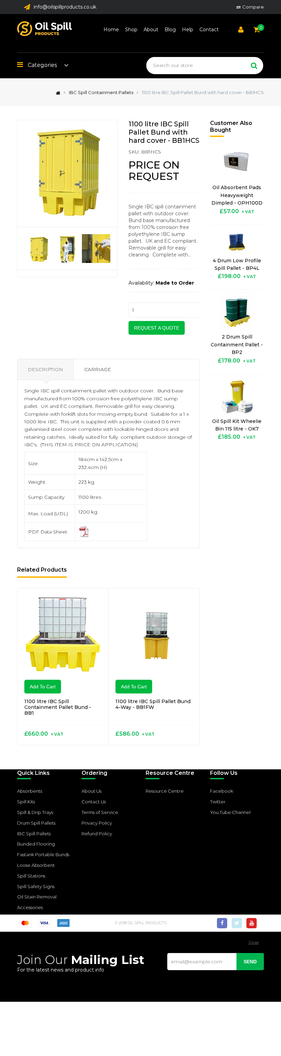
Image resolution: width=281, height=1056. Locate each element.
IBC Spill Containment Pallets (101, 92)
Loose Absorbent (36, 865)
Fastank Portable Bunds (43, 854)
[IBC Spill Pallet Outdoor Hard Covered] (83, 531)
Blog (170, 29)
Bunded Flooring (36, 844)
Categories (41, 65)
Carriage (97, 369)
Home (111, 29)
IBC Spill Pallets (34, 833)
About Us (91, 791)
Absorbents (29, 791)
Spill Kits (26, 801)
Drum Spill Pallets (36, 823)
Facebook (221, 791)
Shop (131, 29)
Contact (209, 29)
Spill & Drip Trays (35, 812)
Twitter (217, 801)
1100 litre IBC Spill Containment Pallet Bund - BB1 (57, 707)
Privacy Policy (97, 823)
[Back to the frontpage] (56, 92)
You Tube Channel (230, 812)
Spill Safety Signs (35, 886)
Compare (253, 7)
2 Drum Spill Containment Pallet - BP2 (237, 344)
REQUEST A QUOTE (156, 328)
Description (45, 369)
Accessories (30, 907)
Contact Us (94, 801)
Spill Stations (31, 876)
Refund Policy (97, 833)
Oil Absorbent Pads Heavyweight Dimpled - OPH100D (236, 195)
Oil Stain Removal (37, 896)
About (151, 29)
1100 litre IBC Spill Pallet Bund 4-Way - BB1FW (153, 704)
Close (253, 942)
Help (187, 29)
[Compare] (95, 602)
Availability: (141, 283)
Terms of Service (100, 812)
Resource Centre (165, 791)
